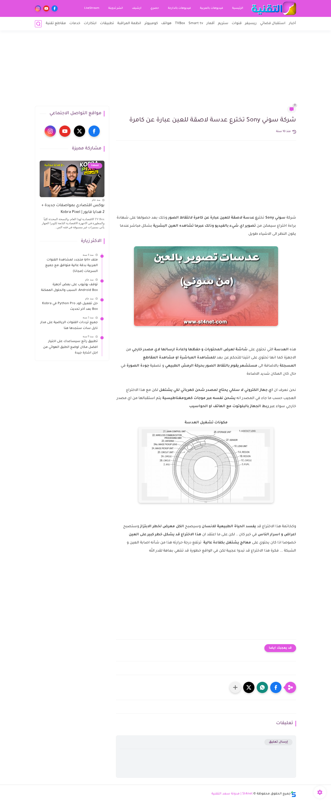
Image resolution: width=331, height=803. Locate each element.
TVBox (180, 23)
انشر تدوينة (115, 8)
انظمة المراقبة (129, 23)
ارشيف (136, 8)
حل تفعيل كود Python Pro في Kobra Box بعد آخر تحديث (70, 306)
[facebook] (55, 8)
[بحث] (38, 23)
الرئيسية (237, 8)
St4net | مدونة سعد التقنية (232, 794)
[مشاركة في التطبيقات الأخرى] (235, 687)
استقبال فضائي (273, 23)
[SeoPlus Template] (293, 794)
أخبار (292, 23)
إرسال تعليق (278, 742)
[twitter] (79, 131)
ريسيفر (251, 23)
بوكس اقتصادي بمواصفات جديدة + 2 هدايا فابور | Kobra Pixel (72, 208)
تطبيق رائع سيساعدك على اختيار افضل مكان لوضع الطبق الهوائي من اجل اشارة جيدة (70, 347)
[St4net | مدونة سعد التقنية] (273, 8)
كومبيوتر (151, 23)
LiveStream (91, 8)
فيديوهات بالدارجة (179, 8)
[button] (275, 687)
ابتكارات (90, 23)
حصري (154, 8)
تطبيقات (107, 23)
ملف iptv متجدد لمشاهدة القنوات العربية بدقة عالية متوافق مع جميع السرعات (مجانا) (71, 265)
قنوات (237, 23)
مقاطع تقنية (56, 23)
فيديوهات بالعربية (211, 8)
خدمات (74, 23)
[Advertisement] (165, 71)
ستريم (223, 23)
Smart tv (195, 23)
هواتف (166, 23)
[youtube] (46, 8)
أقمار (210, 23)
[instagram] (38, 8)
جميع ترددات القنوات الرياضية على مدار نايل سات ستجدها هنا (69, 325)
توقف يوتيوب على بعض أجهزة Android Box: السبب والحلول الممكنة (69, 287)
